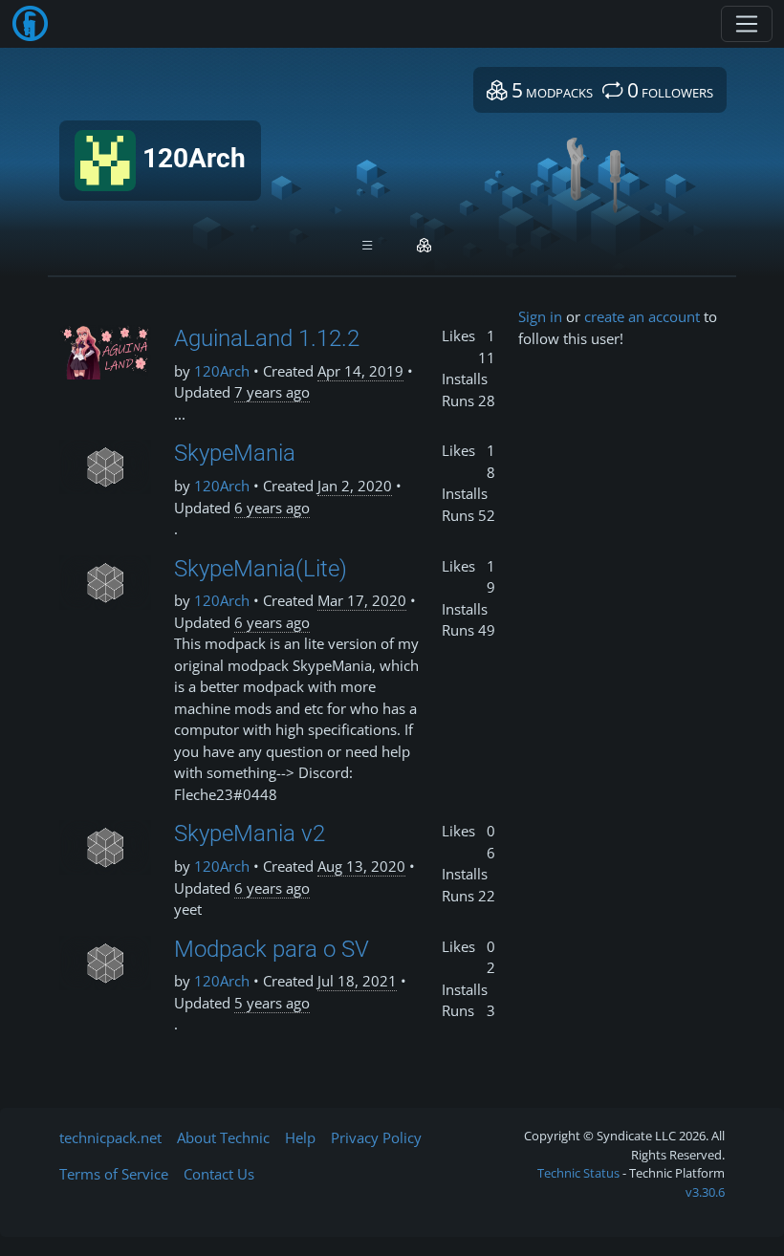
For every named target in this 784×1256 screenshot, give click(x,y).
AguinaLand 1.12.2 (266, 338)
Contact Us (219, 1173)
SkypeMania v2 (249, 833)
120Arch (222, 370)
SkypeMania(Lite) (260, 568)
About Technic (223, 1137)
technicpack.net (110, 1137)
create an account (642, 316)
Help (300, 1137)
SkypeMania (234, 453)
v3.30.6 (705, 1192)
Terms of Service (113, 1173)
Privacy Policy (376, 1137)
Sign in (540, 316)
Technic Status (578, 1172)
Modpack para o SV (271, 949)
